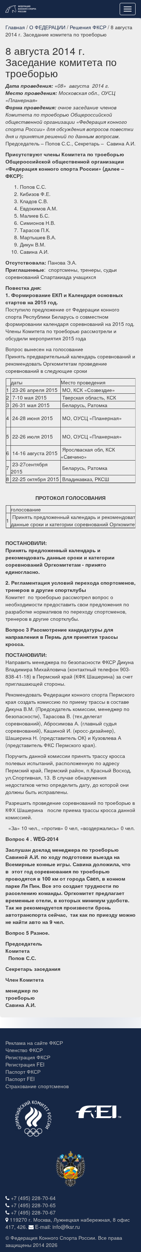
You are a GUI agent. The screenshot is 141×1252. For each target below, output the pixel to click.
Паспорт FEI (20, 1078)
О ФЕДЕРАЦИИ (47, 27)
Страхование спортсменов (37, 1086)
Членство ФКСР (24, 1049)
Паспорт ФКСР (22, 1071)
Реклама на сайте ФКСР (34, 1042)
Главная (15, 27)
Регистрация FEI (24, 1064)
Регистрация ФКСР (27, 1057)
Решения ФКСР (88, 27)
